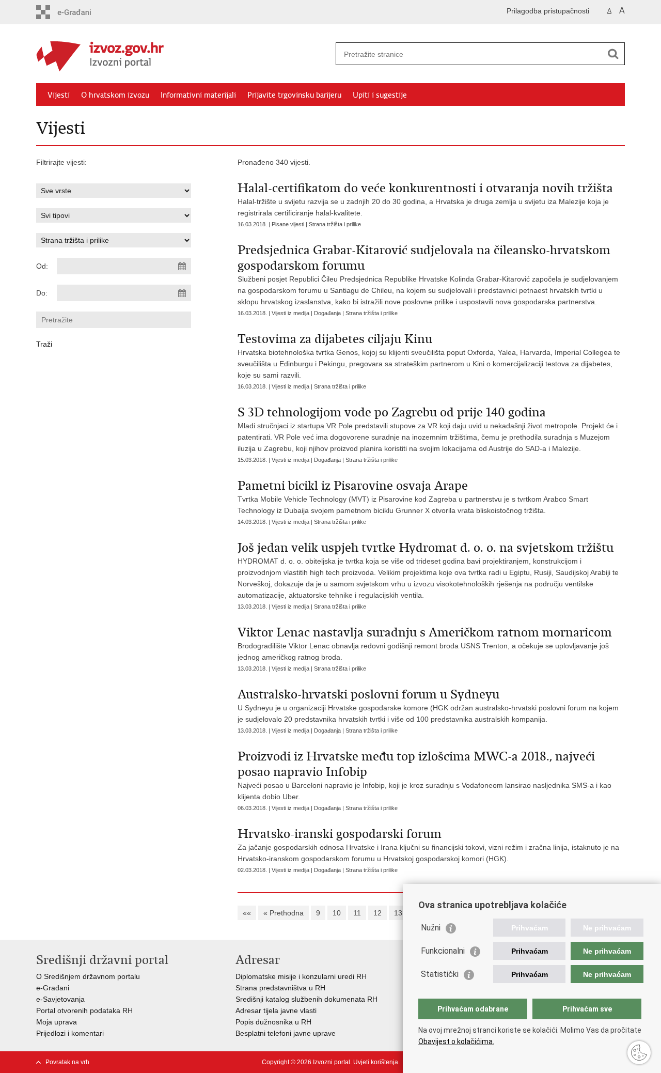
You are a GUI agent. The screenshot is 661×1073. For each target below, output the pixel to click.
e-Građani (52, 988)
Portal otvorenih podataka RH (84, 1010)
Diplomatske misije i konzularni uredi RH (301, 976)
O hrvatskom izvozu (115, 95)
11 (357, 913)
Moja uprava (56, 1022)
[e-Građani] (80, 12)
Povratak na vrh (67, 1062)
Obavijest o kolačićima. (456, 1041)
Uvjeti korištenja (375, 1062)
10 (337, 913)
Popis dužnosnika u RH (273, 1022)
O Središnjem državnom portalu (88, 976)
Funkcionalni (443, 951)
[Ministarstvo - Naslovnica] (183, 54)
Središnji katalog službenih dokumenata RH (306, 999)
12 (377, 913)
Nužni (430, 927)
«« (247, 913)
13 (398, 913)
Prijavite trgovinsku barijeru (294, 95)
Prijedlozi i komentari (70, 1033)
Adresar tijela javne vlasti (276, 1010)
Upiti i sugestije (380, 95)
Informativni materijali (198, 95)
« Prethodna (283, 913)
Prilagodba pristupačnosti (548, 11)
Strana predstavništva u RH (280, 988)
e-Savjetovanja (60, 999)
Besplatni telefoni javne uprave (285, 1033)
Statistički (440, 974)
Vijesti (59, 95)
